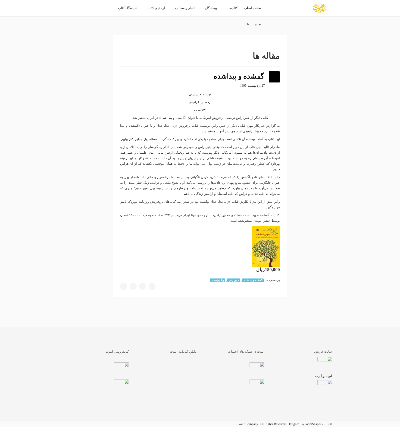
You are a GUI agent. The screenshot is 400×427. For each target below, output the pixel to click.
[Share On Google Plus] (133, 286)
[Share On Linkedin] (123, 286)
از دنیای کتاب (156, 8)
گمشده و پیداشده (253, 280)
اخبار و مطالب (185, 8)
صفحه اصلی (252, 8)
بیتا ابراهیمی (217, 280)
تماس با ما (254, 24)
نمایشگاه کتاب (127, 8)
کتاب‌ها (233, 8)
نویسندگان (212, 8)
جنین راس (233, 280)
